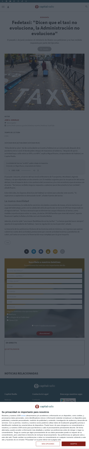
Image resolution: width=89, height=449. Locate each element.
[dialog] (44, 425)
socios (23, 415)
